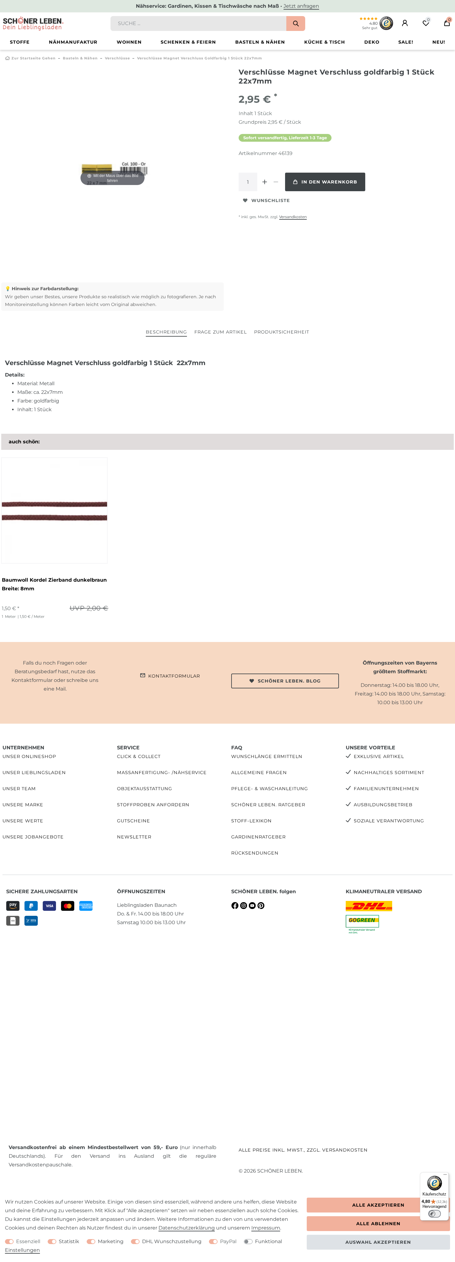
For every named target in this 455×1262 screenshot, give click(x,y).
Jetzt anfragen (301, 6)
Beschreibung (166, 332)
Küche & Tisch (324, 42)
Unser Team (19, 788)
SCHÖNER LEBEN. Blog (289, 681)
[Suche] (295, 23)
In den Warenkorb (329, 182)
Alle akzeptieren (378, 1205)
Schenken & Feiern (188, 42)
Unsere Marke (22, 805)
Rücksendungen (255, 853)
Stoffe (20, 42)
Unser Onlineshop (29, 756)
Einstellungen (22, 1250)
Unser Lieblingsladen (34, 772)
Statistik (69, 1241)
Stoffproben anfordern (153, 805)
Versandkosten (293, 216)
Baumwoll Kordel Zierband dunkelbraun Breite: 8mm (54, 584)
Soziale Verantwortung (389, 821)
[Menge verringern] (275, 182)
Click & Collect (139, 756)
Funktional (268, 1241)
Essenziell (28, 1241)
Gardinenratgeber (258, 837)
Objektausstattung (144, 788)
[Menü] (445, 1176)
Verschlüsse (117, 58)
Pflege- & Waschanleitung (269, 788)
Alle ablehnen (378, 1223)
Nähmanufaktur (73, 42)
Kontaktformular (174, 676)
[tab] (166, 332)
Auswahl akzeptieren (378, 1242)
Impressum (265, 1228)
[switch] (434, 1213)
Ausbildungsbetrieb (383, 805)
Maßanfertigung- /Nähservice (162, 772)
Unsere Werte (22, 821)
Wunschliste (270, 200)
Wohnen (129, 42)
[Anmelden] (404, 23)
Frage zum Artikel (220, 332)
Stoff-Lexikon (251, 821)
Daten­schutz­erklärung (186, 1228)
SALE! (405, 42)
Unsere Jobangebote (33, 837)
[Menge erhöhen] (264, 182)
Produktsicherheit (281, 332)
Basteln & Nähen (260, 42)
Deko (371, 42)
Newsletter (134, 837)
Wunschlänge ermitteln (266, 756)
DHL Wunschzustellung (172, 1241)
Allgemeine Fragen (259, 772)
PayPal (228, 1241)
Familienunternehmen (386, 788)
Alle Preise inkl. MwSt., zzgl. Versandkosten (303, 1150)
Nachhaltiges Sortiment (389, 772)
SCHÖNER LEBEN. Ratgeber (268, 805)
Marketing (111, 1241)
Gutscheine (133, 821)
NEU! (438, 42)
